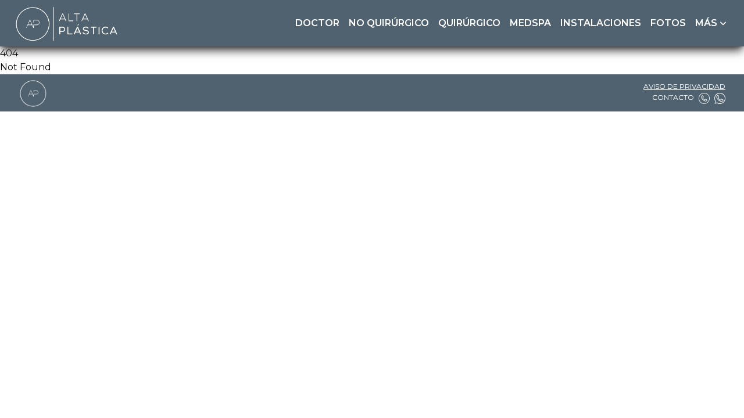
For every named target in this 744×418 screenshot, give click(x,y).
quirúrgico (469, 22)
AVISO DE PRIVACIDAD (684, 86)
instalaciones (600, 22)
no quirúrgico (389, 22)
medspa (530, 22)
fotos (668, 22)
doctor (317, 22)
